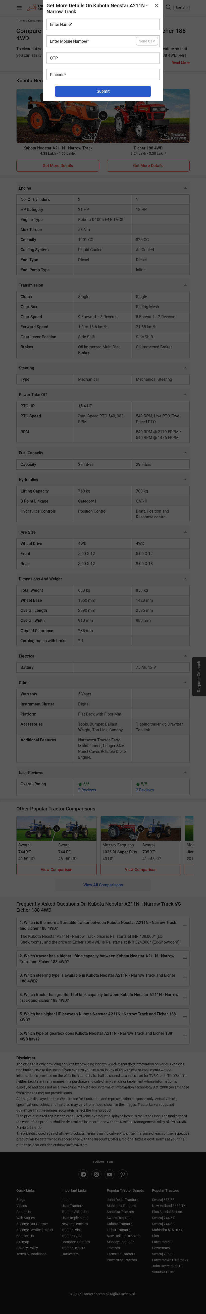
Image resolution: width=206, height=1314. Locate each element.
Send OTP (147, 41)
